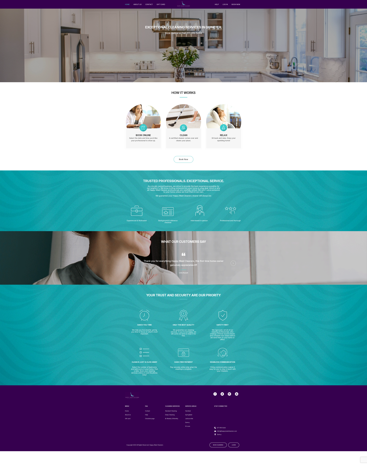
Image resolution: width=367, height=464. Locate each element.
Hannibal (188, 415)
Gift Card (161, 4)
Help (217, 4)
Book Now (236, 4)
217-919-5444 (221, 432)
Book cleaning (218, 449)
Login (234, 449)
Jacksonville (189, 423)
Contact (149, 4)
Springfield (188, 419)
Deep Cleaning (170, 419)
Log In (225, 4)
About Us (137, 4)
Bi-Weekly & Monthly (171, 423)
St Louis (187, 431)
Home (127, 4)
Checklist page (150, 423)
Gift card (127, 423)
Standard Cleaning (171, 415)
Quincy (187, 427)
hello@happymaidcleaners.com (227, 436)
